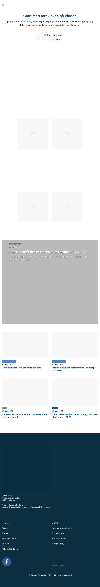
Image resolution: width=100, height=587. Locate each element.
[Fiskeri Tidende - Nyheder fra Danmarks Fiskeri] (50, 5)
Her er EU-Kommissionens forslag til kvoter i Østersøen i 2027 (74, 416)
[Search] (3, 4)
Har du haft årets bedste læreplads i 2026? (47, 252)
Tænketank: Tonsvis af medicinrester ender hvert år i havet (25, 416)
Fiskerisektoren (15, 244)
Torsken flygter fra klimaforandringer (21, 367)
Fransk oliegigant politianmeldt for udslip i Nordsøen (74, 369)
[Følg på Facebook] (6, 561)
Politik (4, 408)
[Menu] (97, 5)
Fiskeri (55, 408)
